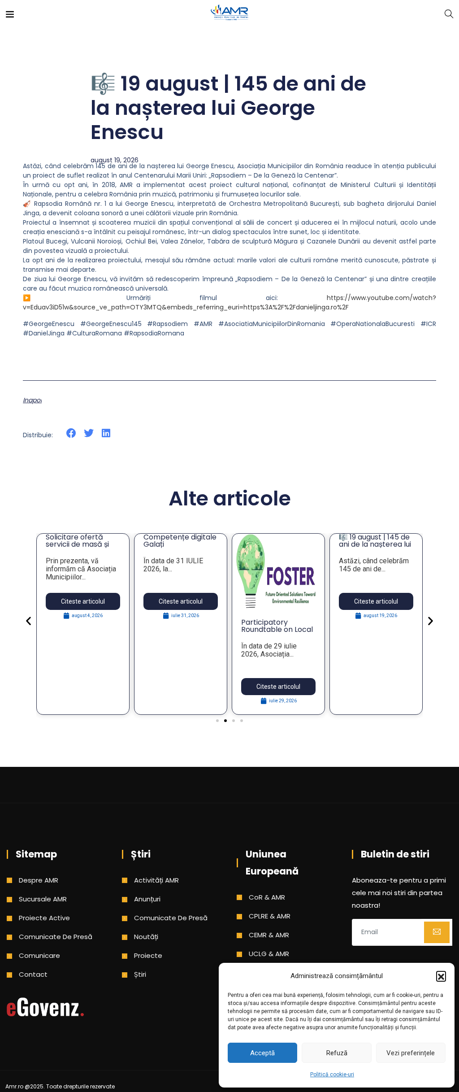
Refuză (336, 1053)
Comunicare (39, 955)
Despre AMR (38, 880)
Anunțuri (147, 899)
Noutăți (146, 936)
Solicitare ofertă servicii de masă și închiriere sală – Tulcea (77, 548)
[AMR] (229, 13)
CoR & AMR (267, 897)
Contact (33, 974)
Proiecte (148, 955)
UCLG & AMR (269, 953)
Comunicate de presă (55, 936)
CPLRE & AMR (269, 916)
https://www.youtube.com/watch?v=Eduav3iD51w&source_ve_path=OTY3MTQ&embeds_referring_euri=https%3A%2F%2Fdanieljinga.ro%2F (229, 302)
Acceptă (262, 1053)
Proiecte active (44, 917)
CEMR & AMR (269, 935)
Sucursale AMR (43, 899)
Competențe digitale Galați (180, 540)
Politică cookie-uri (332, 1074)
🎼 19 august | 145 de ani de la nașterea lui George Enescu (375, 544)
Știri (140, 974)
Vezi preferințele (410, 1053)
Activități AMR (156, 880)
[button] (441, 975)
